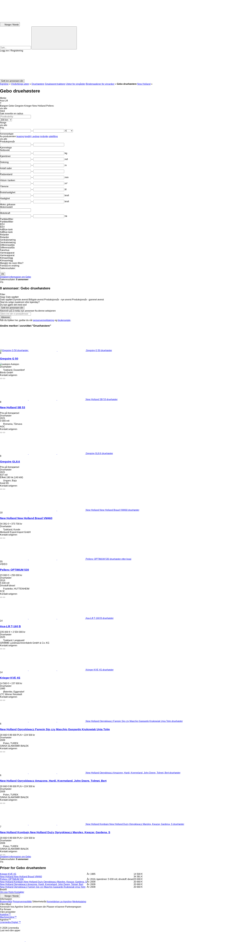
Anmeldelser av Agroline (59, 901)
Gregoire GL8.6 (10, 461)
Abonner (5, 317)
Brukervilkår (6, 901)
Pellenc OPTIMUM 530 (14, 569)
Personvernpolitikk (22, 901)
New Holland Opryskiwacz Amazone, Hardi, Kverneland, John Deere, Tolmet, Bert (53, 780)
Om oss (4, 892)
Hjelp (11, 892)
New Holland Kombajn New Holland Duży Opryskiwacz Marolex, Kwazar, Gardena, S (55, 832)
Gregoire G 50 (9, 358)
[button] (124, 65)
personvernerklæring (43, 320)
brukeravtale (64, 320)
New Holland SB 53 (12, 407)
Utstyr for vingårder (75, 84)
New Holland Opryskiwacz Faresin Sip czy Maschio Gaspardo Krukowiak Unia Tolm (55, 729)
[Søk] (54, 37)
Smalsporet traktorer (55, 84)
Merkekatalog (79, 901)
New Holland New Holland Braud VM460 (26, 518)
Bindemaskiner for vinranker (100, 84)
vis (2, 274)
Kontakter (19, 892)
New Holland (144, 84)
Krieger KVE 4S (10, 677)
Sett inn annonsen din (12, 308)
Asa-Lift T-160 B (10, 626)
